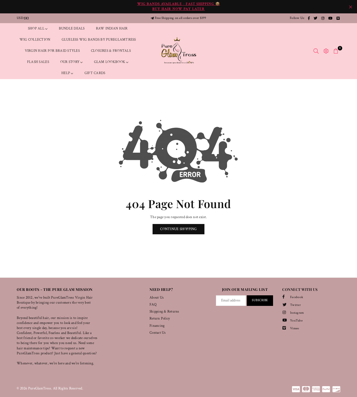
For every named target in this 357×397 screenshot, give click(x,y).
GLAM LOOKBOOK (110, 62)
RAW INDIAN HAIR (112, 28)
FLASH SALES (38, 62)
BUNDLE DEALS (72, 28)
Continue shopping (178, 229)
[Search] (316, 51)
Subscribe (260, 300)
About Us (156, 297)
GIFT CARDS (95, 73)
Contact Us (157, 332)
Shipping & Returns (164, 311)
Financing (157, 325)
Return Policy (159, 318)
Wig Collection (35, 39)
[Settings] (326, 51)
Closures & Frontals (111, 50)
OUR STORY (70, 62)
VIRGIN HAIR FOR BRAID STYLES (52, 50)
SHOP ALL (36, 28)
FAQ (152, 304)
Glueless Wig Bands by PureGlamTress (99, 39)
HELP (66, 73)
